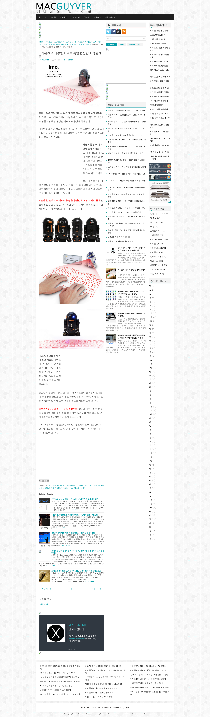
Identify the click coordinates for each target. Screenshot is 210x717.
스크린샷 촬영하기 (158, 35)
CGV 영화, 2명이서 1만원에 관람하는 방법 (125, 212)
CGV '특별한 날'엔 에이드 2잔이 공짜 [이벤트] (103, 666)
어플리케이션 (110, 17)
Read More (74, 510)
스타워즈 (78, 42)
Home (41, 42)
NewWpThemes (78, 714)
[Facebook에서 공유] (48, 480)
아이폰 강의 (155, 244)
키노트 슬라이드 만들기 (160, 92)
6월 (150, 290)
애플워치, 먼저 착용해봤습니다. (121, 241)
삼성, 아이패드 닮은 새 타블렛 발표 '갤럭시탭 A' (59, 677)
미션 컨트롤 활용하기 (159, 109)
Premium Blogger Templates (119, 714)
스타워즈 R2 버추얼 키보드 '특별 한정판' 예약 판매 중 (70, 54)
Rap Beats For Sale (139, 714)
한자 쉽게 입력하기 (158, 39)
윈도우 (86, 17)
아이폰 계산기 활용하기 (160, 31)
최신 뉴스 (97, 17)
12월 (150, 313)
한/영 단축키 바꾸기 (158, 43)
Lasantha (103, 714)
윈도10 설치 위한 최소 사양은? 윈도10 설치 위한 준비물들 (73, 533)
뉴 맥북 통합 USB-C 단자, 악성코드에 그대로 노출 (60, 694)
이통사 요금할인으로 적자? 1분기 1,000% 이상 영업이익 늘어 (74, 515)
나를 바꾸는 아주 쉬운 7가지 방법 (99, 697)
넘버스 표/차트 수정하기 (160, 77)
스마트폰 (69, 42)
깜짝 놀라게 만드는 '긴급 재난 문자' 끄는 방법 (126, 208)
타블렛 (88, 44)
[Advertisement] (60, 160)
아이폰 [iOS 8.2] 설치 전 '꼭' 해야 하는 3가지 (148, 679)
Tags (122, 44)
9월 (150, 325)
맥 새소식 (50, 42)
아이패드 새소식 (90, 42)
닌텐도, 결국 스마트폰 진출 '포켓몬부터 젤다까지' (60, 681)
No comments (68, 60)
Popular (111, 44)
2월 (150, 305)
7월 (150, 286)
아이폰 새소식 (156, 248)
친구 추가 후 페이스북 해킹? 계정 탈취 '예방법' (149, 675)
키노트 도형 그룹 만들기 (160, 88)
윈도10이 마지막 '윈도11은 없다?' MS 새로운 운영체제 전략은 (74, 499)
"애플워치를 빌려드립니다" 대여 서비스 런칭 (103, 684)
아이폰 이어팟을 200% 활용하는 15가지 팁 (125, 135)
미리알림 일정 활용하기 (160, 96)
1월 (150, 309)
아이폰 (53, 17)
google (126, 707)
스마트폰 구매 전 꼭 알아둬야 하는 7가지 (147, 683)
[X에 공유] (45, 480)
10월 (150, 321)
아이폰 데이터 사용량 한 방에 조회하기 (101, 692)
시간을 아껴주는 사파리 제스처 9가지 (55, 690)
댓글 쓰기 (44, 604)
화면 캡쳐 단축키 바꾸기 (160, 113)
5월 (150, 294)
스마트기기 (75, 17)
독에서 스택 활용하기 (159, 101)
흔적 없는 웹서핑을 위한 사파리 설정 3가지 (57, 673)
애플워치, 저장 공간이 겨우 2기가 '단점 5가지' (126, 110)
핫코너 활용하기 (157, 105)
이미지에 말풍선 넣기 (159, 61)
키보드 (81, 44)
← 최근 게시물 (45, 589)
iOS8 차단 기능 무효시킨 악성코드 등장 (56, 686)
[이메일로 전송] (39, 480)
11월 (150, 317)
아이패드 (63, 17)
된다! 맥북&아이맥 (157, 214)
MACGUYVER (44, 60)
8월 (150, 329)
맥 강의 (153, 218)
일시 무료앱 (155, 269)
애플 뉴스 (154, 261)
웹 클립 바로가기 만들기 (160, 152)
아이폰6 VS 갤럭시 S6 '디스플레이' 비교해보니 (149, 666)
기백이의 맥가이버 (103, 707)
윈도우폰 (64, 44)
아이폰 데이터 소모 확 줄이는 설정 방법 (101, 688)
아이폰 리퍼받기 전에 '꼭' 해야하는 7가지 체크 (149, 670)
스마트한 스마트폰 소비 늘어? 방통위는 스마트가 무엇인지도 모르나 (77, 571)
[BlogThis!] (42, 480)
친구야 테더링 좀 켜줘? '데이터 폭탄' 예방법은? (149, 687)
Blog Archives (134, 44)
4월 (150, 298)
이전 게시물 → (97, 589)
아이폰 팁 (154, 252)
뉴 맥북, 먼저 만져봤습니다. (119, 237)
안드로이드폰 (54, 44)
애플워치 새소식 (157, 265)
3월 (150, 302)
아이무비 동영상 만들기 (160, 66)
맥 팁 (152, 227)
